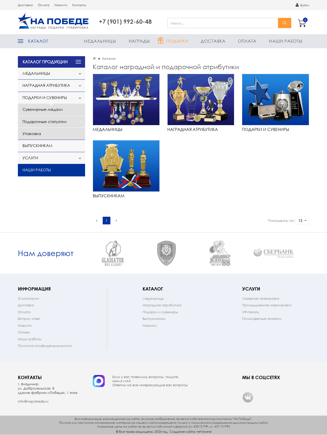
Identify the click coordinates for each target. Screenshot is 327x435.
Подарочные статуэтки (44, 121)
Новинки (150, 325)
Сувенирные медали (42, 109)
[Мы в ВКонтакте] (247, 397)
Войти (304, 5)
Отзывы (24, 332)
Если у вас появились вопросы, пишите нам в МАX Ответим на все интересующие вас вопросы (150, 381)
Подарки (177, 41)
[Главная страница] (94, 58)
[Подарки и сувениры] (275, 99)
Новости (60, 5)
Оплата (43, 5)
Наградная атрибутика (46, 85)
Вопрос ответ (29, 319)
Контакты (79, 5)
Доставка (25, 5)
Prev (81, 253)
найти (284, 23)
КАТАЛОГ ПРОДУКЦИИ (45, 61)
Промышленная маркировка (266, 305)
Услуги (30, 157)
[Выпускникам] (126, 165)
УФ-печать (250, 312)
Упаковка (31, 133)
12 (300, 220)
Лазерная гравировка (260, 298)
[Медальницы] (126, 99)
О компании (28, 298)
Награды (139, 41)
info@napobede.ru (33, 401)
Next (304, 253)
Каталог (38, 41)
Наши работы (285, 41)
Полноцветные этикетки (262, 319)
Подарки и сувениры (44, 97)
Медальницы (100, 41)
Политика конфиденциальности (45, 346)
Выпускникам (37, 145)
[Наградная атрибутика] (200, 99)
